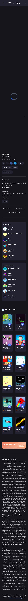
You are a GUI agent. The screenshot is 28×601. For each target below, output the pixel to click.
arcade (5, 201)
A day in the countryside (10, 409)
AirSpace (19, 388)
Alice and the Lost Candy (10, 388)
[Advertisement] (14, 23)
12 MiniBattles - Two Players (11, 368)
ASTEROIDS (19, 429)
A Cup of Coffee (21, 409)
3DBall (18, 326)
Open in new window (11, 167)
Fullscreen (8, 172)
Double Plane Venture (9, 326)
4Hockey (18, 368)
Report (21, 163)
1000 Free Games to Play (16, 598)
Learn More (21, 445)
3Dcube (5, 347)
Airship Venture (7, 429)
